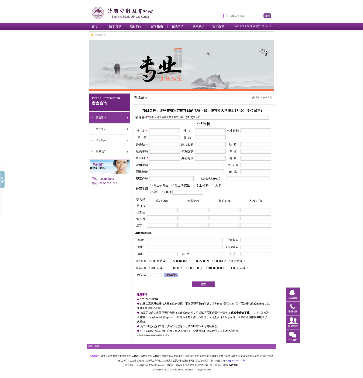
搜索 (267, 15)
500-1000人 (196, 268)
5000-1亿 (221, 261)
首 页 (95, 26)
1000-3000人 (217, 268)
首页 (258, 97)
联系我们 (198, 26)
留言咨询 (101, 117)
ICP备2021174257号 (235, 360)
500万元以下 (160, 261)
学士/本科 (202, 185)
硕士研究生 (182, 185)
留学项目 (101, 140)
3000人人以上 (239, 268)
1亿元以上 (238, 261)
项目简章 (136, 26)
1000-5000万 (201, 261)
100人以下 (158, 268)
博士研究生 (160, 185)
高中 (156, 192)
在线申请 (178, 26)
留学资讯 (115, 26)
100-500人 (177, 268)
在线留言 (267, 97)
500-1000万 (180, 261)
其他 (168, 192)
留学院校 (218, 26)
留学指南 (157, 26)
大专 (218, 185)
